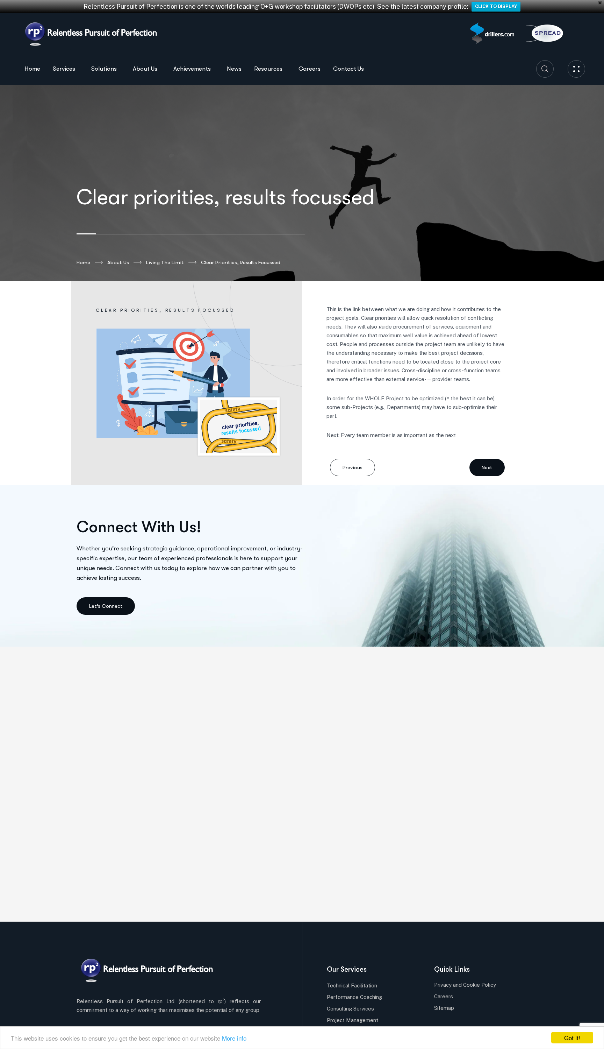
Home (83, 262)
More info (234, 1038)
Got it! (572, 1037)
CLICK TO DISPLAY (496, 6)
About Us (118, 262)
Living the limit (165, 262)
